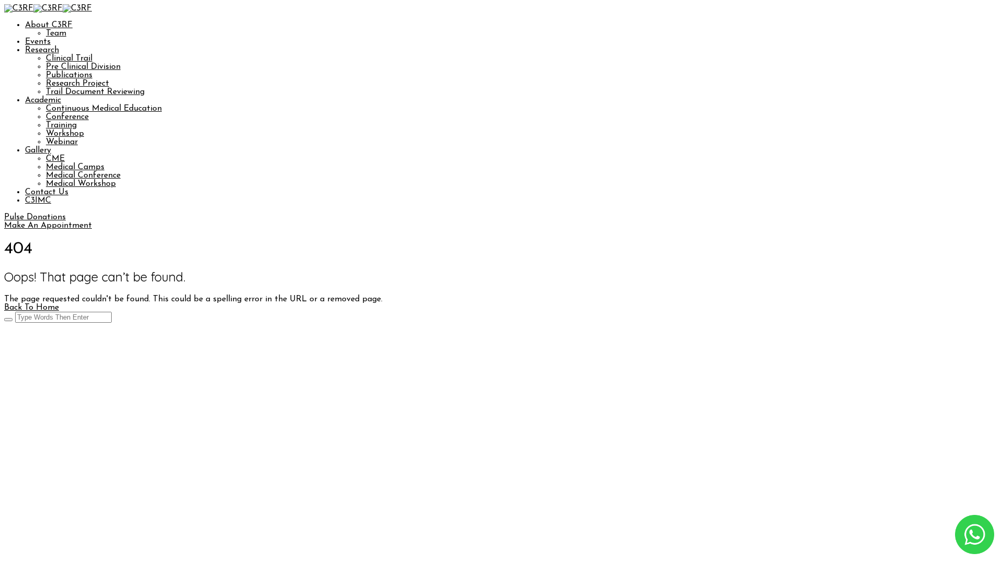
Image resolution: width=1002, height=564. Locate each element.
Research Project (77, 83)
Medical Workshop (81, 184)
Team (56, 33)
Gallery (38, 150)
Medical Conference (83, 175)
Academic (43, 100)
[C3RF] (18, 8)
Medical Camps (75, 167)
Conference (67, 117)
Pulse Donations (35, 217)
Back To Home (31, 307)
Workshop (65, 134)
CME (55, 159)
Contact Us (46, 192)
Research (42, 50)
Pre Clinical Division (83, 67)
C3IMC (38, 200)
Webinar (62, 142)
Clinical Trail (69, 58)
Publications (69, 75)
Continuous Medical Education (104, 108)
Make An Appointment (48, 225)
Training (61, 125)
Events (38, 42)
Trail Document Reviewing (95, 92)
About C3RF (49, 25)
